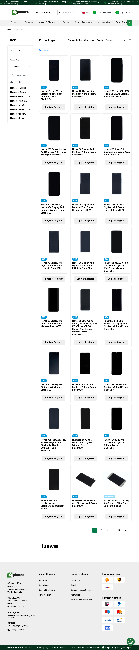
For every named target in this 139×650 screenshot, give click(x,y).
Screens (14, 22)
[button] (44, 50)
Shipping (74, 585)
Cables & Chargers (47, 22)
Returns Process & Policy (81, 590)
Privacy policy (42, 647)
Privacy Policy (45, 595)
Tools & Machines (124, 22)
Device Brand (15, 60)
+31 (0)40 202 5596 (20, 626)
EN (87, 12)
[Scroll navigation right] (129, 23)
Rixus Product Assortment (82, 600)
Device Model (15, 82)
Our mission (44, 585)
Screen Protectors (83, 22)
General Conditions (47, 590)
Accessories (104, 22)
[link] (94, 530)
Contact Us (75, 580)
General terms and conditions (20, 647)
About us (43, 580)
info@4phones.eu (19, 630)
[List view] (130, 40)
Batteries (29, 22)
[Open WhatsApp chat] (131, 642)
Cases (66, 22)
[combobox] (69, 12)
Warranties (75, 595)
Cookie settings (59, 647)
